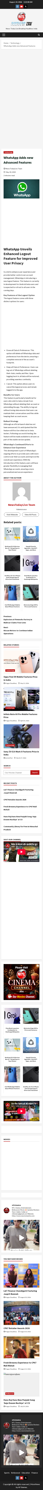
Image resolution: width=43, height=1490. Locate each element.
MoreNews (35, 1484)
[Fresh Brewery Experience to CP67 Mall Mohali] (21, 1347)
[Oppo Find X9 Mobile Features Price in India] (21, 662)
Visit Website (12, 514)
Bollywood (9, 1393)
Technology (8, 152)
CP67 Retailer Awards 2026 (15, 799)
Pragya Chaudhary (11, 683)
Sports (7, 1473)
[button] (3, 34)
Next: (18, 630)
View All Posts (30, 514)
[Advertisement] (21, 74)
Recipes (8, 1356)
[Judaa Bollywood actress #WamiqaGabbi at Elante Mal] (21, 1238)
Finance (8, 1284)
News (8, 1322)
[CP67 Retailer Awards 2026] (21, 1313)
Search (7, 765)
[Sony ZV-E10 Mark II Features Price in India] (21, 736)
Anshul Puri (9, 758)
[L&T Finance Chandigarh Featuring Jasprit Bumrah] (21, 1276)
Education (26, 1473)
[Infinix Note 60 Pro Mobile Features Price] (21, 699)
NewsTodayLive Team (14, 169)
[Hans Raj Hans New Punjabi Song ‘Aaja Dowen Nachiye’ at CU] (21, 1385)
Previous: (18, 619)
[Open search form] (39, 35)
